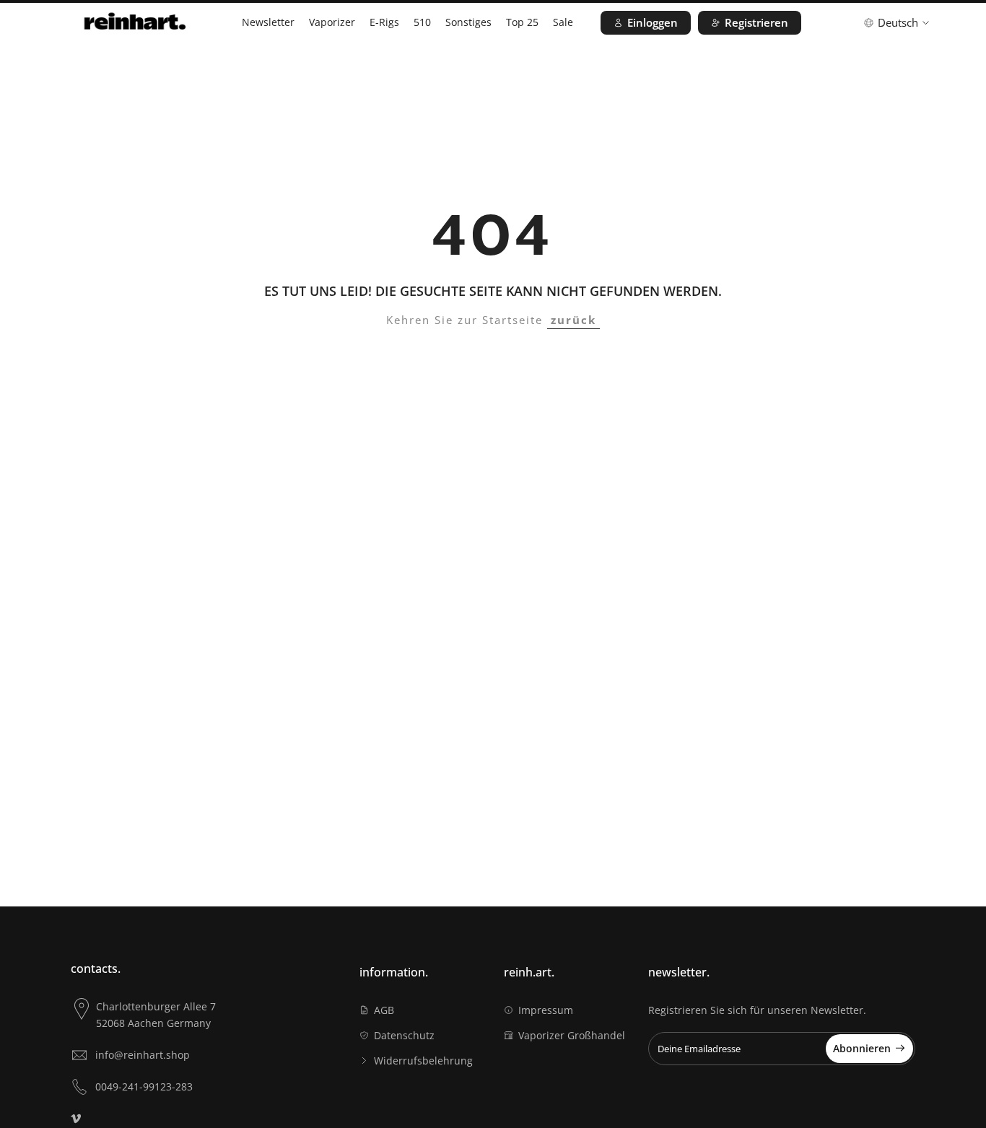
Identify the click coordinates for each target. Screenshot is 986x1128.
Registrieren (756, 22)
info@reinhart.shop (142, 1055)
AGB (384, 1010)
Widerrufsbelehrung (423, 1060)
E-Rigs (384, 22)
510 (422, 22)
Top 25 (522, 22)
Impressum (545, 1010)
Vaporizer (332, 22)
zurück (573, 319)
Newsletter (268, 22)
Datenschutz (404, 1035)
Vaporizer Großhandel (571, 1035)
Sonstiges (468, 22)
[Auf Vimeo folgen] (76, 1118)
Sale (563, 22)
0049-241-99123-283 (144, 1086)
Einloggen (652, 22)
